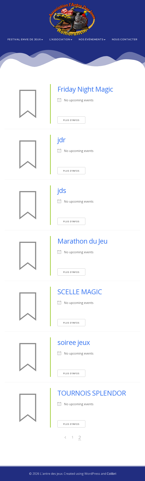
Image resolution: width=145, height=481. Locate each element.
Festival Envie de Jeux (24, 39)
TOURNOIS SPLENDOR (91, 393)
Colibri (111, 474)
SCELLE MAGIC (79, 291)
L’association (59, 39)
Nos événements (91, 39)
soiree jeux (73, 342)
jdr (61, 139)
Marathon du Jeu (82, 241)
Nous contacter (124, 39)
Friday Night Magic (85, 89)
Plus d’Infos (71, 120)
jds (61, 190)
